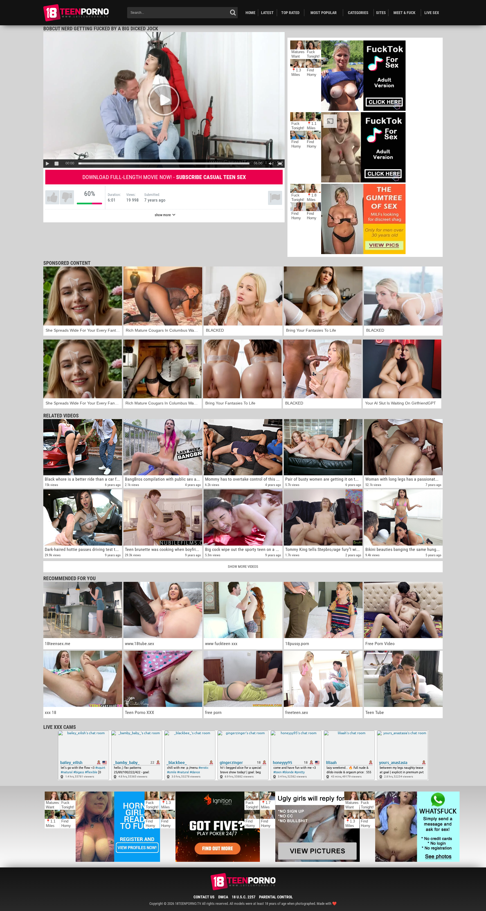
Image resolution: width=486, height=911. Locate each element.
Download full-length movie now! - (164, 177)
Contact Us (204, 897)
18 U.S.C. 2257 (243, 897)
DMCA (223, 897)
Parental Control (276, 897)
